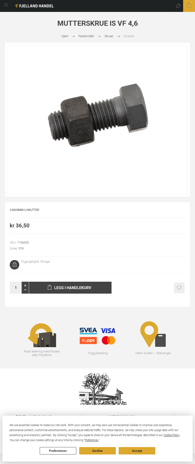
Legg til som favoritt (179, 287)
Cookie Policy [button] (172, 435)
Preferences (58, 451)
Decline (97, 451)
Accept (137, 451)
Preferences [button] (91, 440)
